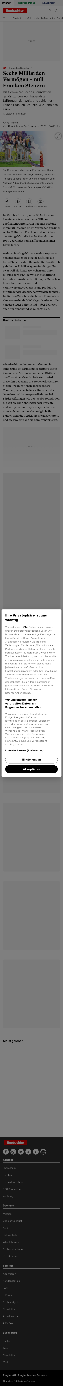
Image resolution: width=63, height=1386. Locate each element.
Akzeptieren (31, 769)
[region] (31, 693)
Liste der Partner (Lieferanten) (24, 750)
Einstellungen (31, 759)
